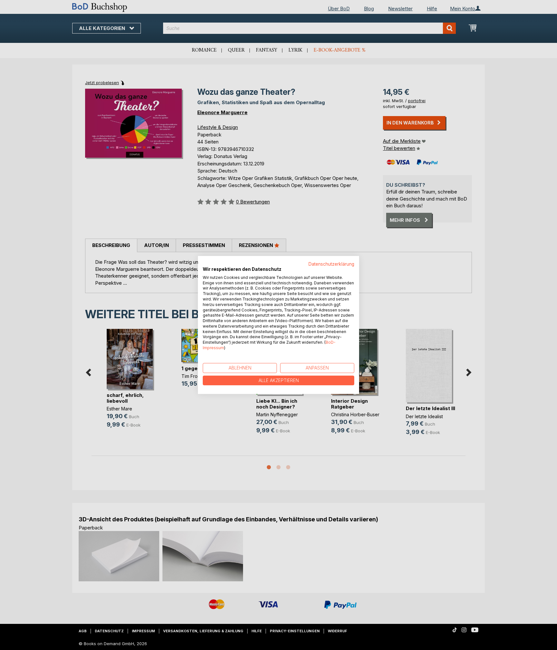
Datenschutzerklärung (331, 264)
